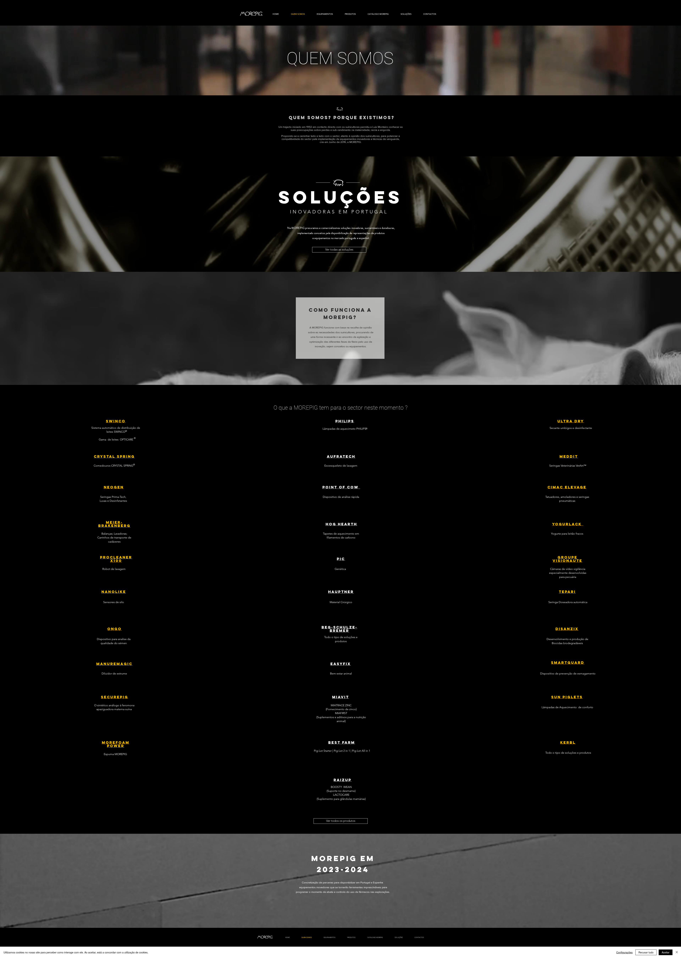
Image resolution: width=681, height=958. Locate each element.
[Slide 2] (340, 86)
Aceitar (665, 952)
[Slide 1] (340, 262)
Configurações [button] (624, 952)
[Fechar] (677, 952)
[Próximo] (661, 60)
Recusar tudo (646, 952)
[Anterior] (20, 60)
